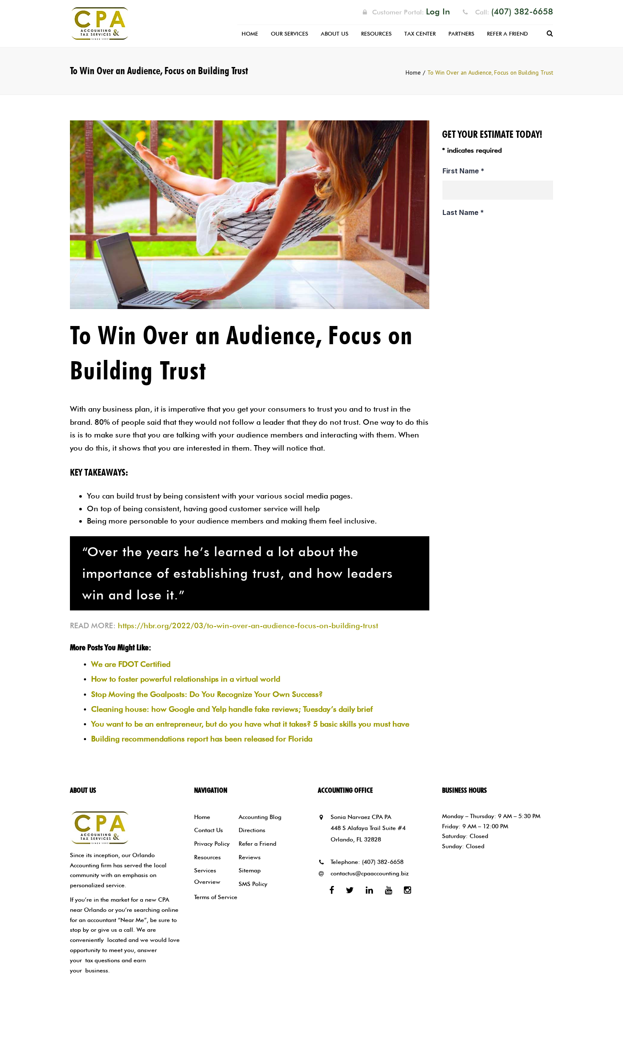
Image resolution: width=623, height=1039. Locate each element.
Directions (252, 830)
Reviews (250, 857)
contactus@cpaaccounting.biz (370, 873)
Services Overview (207, 876)
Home (250, 33)
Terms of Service (215, 897)
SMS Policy (253, 883)
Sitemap (250, 870)
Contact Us (208, 830)
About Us (334, 33)
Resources (376, 33)
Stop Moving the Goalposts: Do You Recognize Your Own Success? (207, 694)
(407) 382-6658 (382, 861)
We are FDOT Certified (130, 664)
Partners (461, 33)
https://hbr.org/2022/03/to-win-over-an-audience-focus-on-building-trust (248, 625)
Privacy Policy (212, 843)
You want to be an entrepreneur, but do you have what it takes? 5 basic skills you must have (250, 723)
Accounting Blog (260, 816)
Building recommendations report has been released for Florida (201, 738)
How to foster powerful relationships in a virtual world (185, 678)
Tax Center (420, 33)
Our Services (289, 33)
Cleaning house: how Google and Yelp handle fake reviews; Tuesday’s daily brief (232, 709)
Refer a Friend (507, 33)
